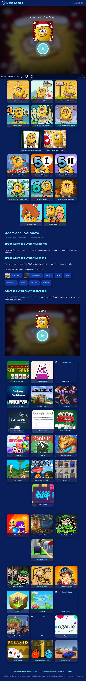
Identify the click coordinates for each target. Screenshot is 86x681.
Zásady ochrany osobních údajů (53, 671)
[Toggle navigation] (27, 3)
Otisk (70, 671)
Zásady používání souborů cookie (25, 671)
